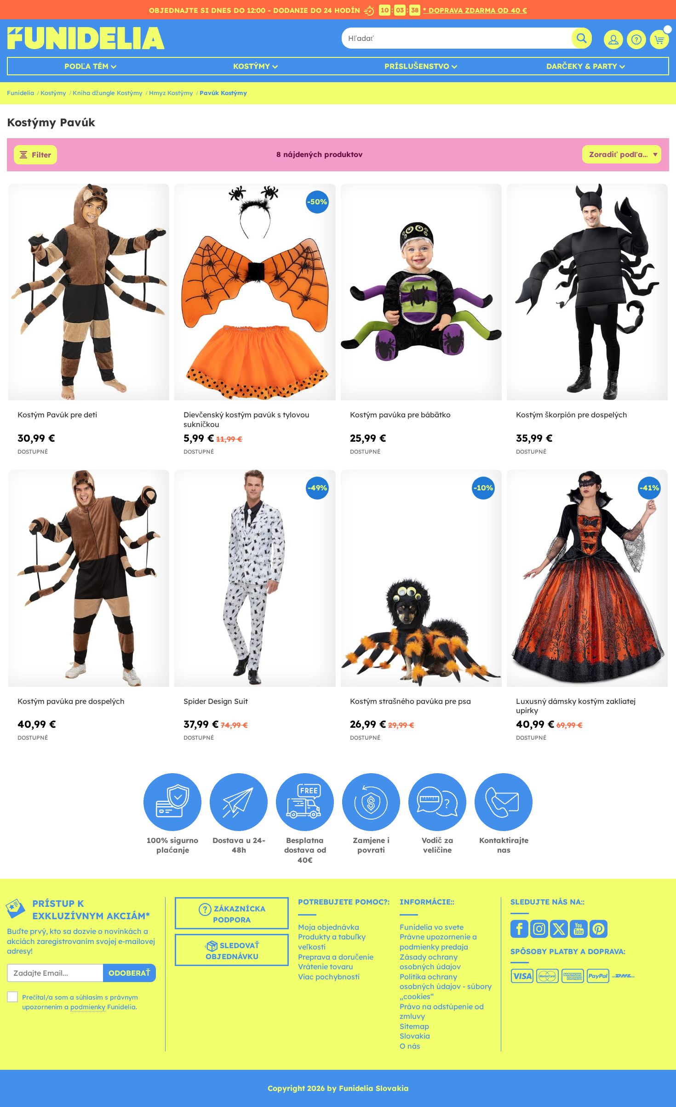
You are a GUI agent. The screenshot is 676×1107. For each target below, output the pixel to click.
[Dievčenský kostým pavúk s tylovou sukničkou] (254, 292)
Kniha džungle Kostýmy (108, 92)
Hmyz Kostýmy (171, 92)
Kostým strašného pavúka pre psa (410, 701)
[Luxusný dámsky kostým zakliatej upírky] (587, 578)
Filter (41, 154)
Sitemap (414, 1026)
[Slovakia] (519, 930)
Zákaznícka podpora (238, 915)
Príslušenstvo (416, 66)
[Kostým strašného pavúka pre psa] (421, 578)
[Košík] (659, 39)
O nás (410, 1046)
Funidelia (20, 92)
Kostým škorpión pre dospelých (571, 414)
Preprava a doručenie (335, 956)
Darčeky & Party (581, 66)
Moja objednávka (328, 927)
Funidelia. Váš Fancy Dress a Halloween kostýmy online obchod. (86, 38)
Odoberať (129, 973)
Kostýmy (251, 66)
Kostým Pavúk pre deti (57, 414)
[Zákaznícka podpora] (636, 39)
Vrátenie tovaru (325, 966)
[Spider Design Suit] (254, 578)
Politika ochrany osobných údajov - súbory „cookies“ (446, 986)
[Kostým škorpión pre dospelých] (587, 292)
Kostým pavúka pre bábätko (400, 414)
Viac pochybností (329, 976)
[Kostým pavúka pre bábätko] (421, 292)
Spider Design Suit (215, 701)
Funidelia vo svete (432, 927)
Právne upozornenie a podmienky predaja (438, 941)
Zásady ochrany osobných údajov (430, 962)
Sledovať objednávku (232, 951)
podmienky (87, 1007)
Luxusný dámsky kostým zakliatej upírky (576, 706)
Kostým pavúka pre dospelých (71, 701)
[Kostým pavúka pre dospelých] (88, 578)
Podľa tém (86, 66)
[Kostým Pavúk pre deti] (88, 292)
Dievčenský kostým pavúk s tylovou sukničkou (246, 419)
